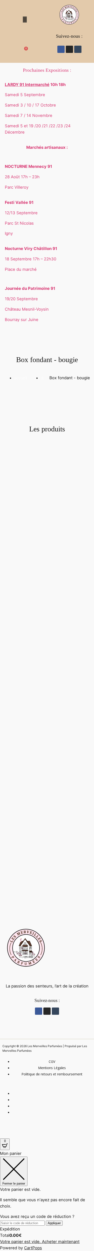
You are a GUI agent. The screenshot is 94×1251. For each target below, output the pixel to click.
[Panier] (25, 50)
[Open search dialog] (25, 34)
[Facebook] (61, 49)
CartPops (33, 1247)
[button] (24, 7)
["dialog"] (47, 1200)
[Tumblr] (77, 49)
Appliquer (54, 1223)
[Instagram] (69, 49)
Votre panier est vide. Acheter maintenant (40, 1241)
